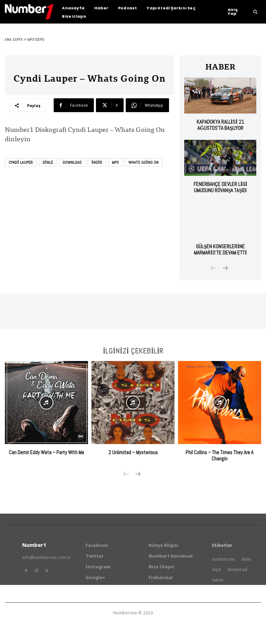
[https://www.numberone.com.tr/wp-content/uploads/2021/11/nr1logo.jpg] (29, 11)
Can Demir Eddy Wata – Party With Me (46, 452)
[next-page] (224, 268)
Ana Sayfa (14, 39)
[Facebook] (26, 571)
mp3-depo (35, 39)
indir (96, 162)
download (72, 162)
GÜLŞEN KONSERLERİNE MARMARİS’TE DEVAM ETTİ (220, 249)
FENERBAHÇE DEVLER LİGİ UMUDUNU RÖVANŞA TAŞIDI (220, 187)
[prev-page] (213, 268)
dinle (48, 162)
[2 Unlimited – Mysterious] (133, 402)
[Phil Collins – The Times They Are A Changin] (219, 402)
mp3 (115, 162)
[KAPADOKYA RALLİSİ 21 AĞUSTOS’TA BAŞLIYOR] (220, 96)
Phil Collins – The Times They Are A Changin (220, 455)
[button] (255, 12)
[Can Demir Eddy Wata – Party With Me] (46, 402)
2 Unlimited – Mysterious (133, 452)
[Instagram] (36, 571)
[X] (47, 571)
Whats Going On (143, 162)
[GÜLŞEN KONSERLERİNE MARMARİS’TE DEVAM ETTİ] (220, 220)
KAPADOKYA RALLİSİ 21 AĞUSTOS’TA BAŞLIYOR (220, 124)
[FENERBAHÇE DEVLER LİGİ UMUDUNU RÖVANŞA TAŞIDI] (220, 158)
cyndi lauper (21, 162)
